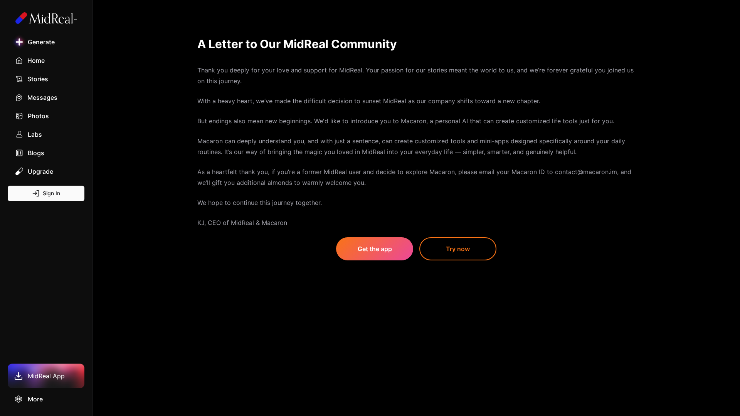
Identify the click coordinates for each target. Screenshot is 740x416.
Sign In (51, 193)
